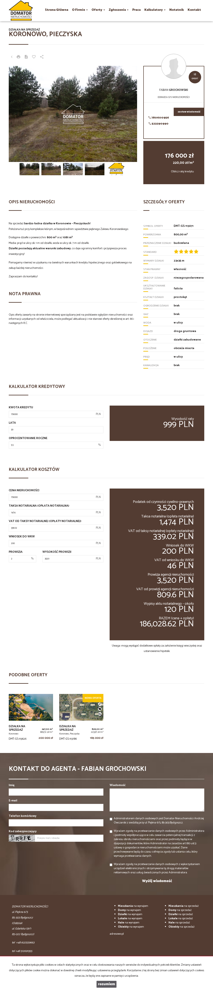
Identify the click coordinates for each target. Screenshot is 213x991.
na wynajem (133, 906)
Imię (11, 785)
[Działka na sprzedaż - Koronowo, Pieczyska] (81, 718)
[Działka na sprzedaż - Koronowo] (31, 718)
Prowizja (15, 552)
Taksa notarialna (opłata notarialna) (39, 506)
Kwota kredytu (21, 408)
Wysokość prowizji (56, 552)
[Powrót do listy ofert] (12, 57)
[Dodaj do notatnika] (34, 57)
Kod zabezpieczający (23, 831)
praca (136, 9)
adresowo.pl (117, 934)
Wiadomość (118, 785)
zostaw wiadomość (189, 112)
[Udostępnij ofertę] (42, 57)
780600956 (160, 117)
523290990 (159, 123)
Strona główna (56, 9)
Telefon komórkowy (22, 816)
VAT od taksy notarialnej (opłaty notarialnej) (45, 521)
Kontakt (194, 9)
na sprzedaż (183, 906)
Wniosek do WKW (22, 537)
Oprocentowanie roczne (28, 438)
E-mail (13, 801)
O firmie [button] (79, 9)
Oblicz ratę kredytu (182, 171)
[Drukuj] (18, 57)
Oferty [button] (97, 9)
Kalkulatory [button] (153, 9)
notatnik (176, 9)
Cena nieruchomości (24, 491)
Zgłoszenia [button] (117, 9)
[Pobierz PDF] (26, 57)
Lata (12, 423)
